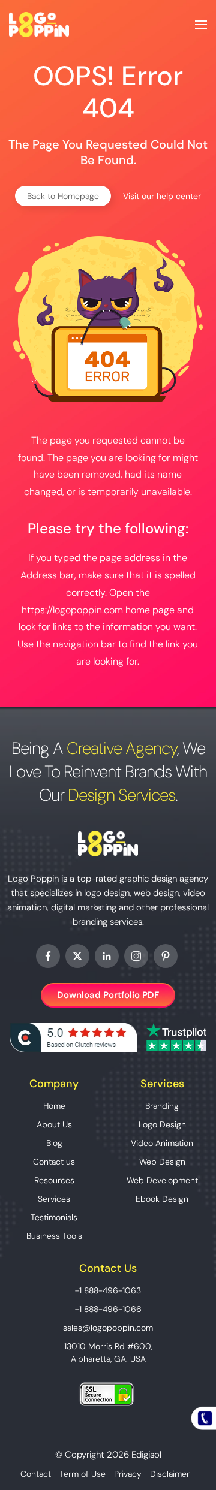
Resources (54, 1180)
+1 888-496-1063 (108, 1290)
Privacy (128, 1473)
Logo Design (162, 1124)
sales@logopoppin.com (108, 1327)
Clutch (73, 1037)
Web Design (162, 1161)
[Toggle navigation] (201, 24)
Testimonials (54, 1217)
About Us (54, 1124)
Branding (162, 1105)
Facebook (48, 956)
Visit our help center (162, 196)
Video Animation (162, 1143)
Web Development (162, 1180)
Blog (54, 1143)
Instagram (136, 956)
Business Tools (54, 1235)
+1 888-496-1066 (108, 1309)
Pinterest (166, 956)
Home (54, 1105)
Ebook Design (162, 1198)
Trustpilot (176, 1037)
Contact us (54, 1161)
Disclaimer (170, 1473)
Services (54, 1198)
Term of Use (82, 1473)
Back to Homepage (63, 196)
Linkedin (107, 956)
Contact (35, 1473)
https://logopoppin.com (72, 610)
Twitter (77, 956)
